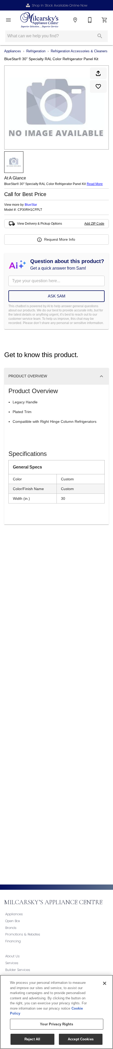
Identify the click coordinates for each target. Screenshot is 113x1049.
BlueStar (31, 205)
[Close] (104, 983)
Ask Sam (56, 296)
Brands (11, 927)
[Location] (75, 20)
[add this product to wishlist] (98, 86)
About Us (12, 956)
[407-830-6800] (90, 20)
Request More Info (59, 239)
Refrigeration (35, 51)
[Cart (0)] (104, 20)
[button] (8, 20)
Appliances (12, 51)
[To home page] (39, 20)
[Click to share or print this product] (98, 73)
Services (11, 963)
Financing (13, 941)
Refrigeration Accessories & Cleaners (79, 51)
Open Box (12, 921)
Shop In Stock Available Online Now (59, 5)
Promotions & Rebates (22, 934)
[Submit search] (100, 36)
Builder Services (17, 970)
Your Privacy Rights (56, 1024)
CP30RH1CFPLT (30, 210)
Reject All (32, 1039)
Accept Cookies (81, 1039)
